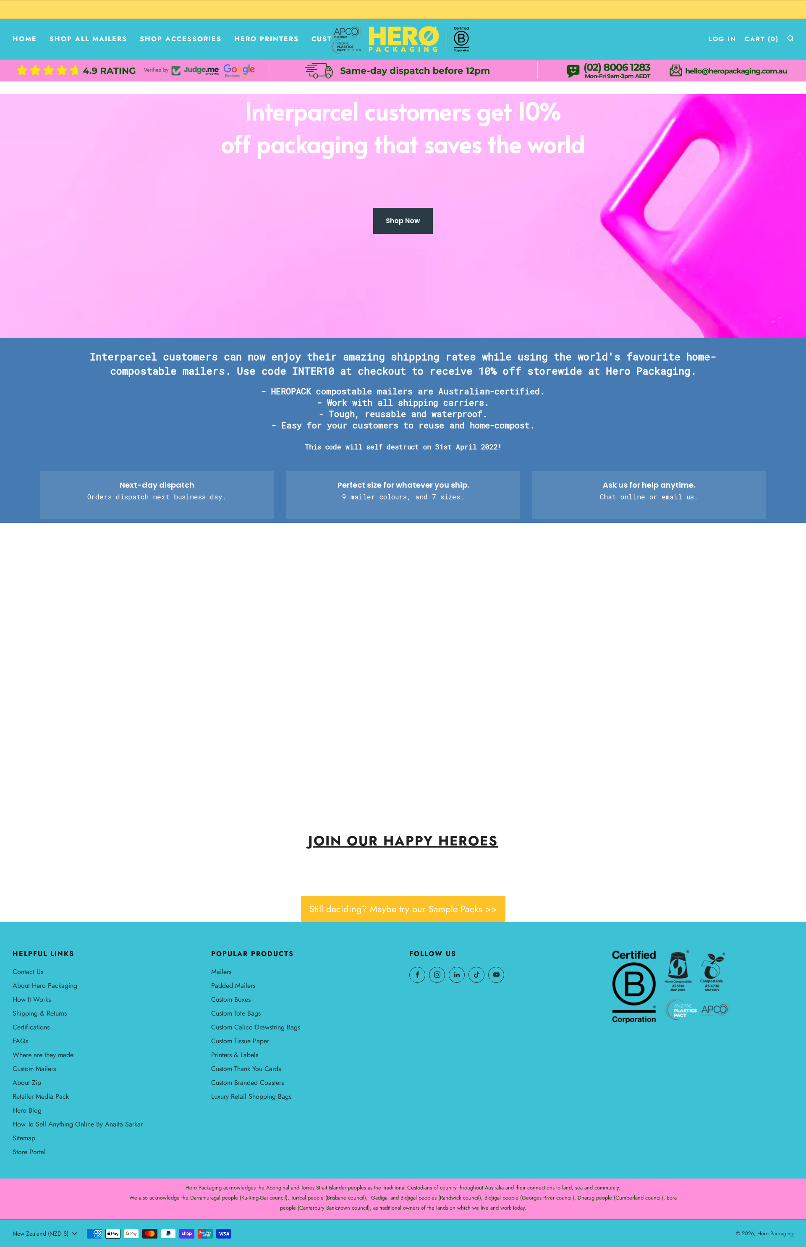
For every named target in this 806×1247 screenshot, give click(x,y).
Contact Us (28, 972)
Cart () (762, 39)
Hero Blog (27, 1110)
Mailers (221, 972)
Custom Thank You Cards (246, 1069)
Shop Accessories (181, 39)
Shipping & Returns (40, 1013)
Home (25, 39)
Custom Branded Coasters (247, 1082)
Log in (722, 39)
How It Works (32, 999)
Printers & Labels (234, 1055)
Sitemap (24, 1138)
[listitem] (403, 9)
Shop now (71, 771)
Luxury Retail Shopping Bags (251, 1096)
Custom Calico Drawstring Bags (255, 1027)
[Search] (790, 38)
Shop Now (403, 221)
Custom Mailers (34, 1069)
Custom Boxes (231, 999)
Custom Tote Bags (236, 1013)
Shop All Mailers (88, 39)
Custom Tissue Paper (240, 1041)
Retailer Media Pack (41, 1096)
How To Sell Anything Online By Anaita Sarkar (78, 1124)
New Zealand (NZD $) (40, 1233)
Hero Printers (266, 39)
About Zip (27, 1082)
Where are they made (43, 1055)
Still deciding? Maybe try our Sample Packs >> (403, 909)
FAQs (20, 1041)
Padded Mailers (233, 985)
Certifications (31, 1027)
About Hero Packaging (45, 985)
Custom (328, 39)
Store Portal (29, 1152)
